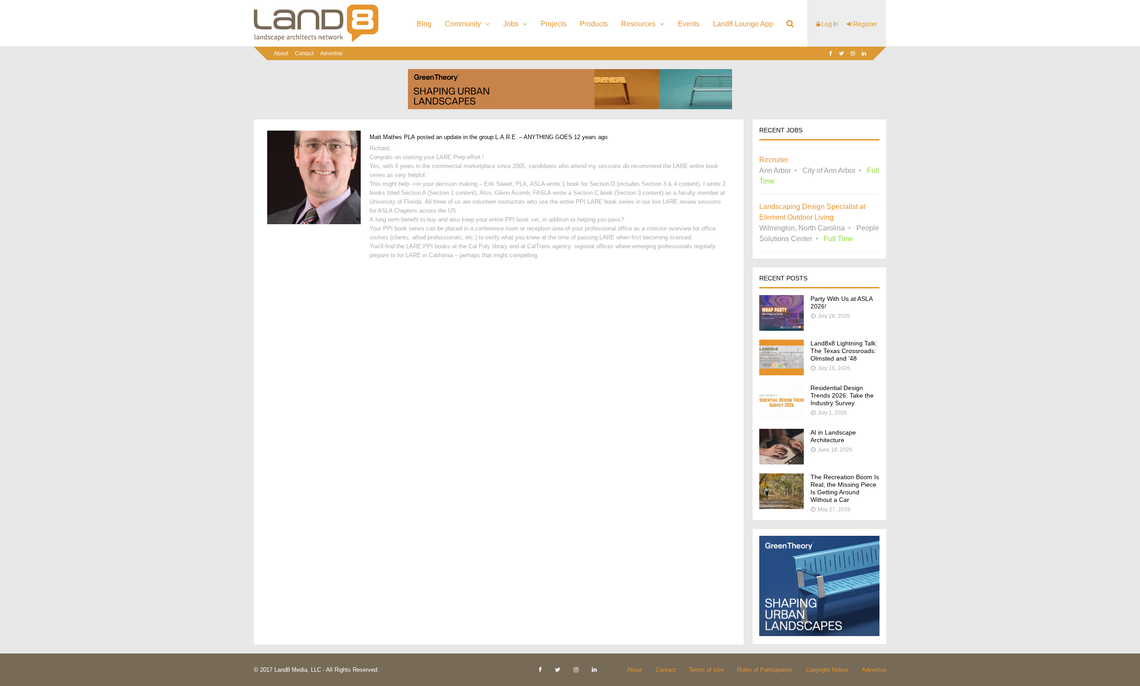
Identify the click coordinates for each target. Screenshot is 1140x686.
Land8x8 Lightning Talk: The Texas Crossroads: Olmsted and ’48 (843, 351)
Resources (638, 24)
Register (864, 24)
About (281, 53)
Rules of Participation (764, 669)
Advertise (331, 53)
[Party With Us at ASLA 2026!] (781, 328)
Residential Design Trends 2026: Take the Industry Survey (842, 395)
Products (594, 24)
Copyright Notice (827, 669)
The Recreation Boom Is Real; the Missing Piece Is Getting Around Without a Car (844, 488)
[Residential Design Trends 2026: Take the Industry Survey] (781, 417)
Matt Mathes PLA (392, 137)
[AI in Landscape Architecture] (781, 462)
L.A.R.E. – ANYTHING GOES (533, 137)
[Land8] (316, 40)
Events (689, 24)
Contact (304, 53)
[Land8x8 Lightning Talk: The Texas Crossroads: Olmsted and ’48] (781, 373)
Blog (424, 24)
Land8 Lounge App (743, 24)
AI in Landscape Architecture (833, 436)
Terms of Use (706, 669)
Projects (553, 24)
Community (463, 24)
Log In (829, 24)
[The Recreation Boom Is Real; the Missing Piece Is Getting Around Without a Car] (781, 506)
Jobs (510, 24)
